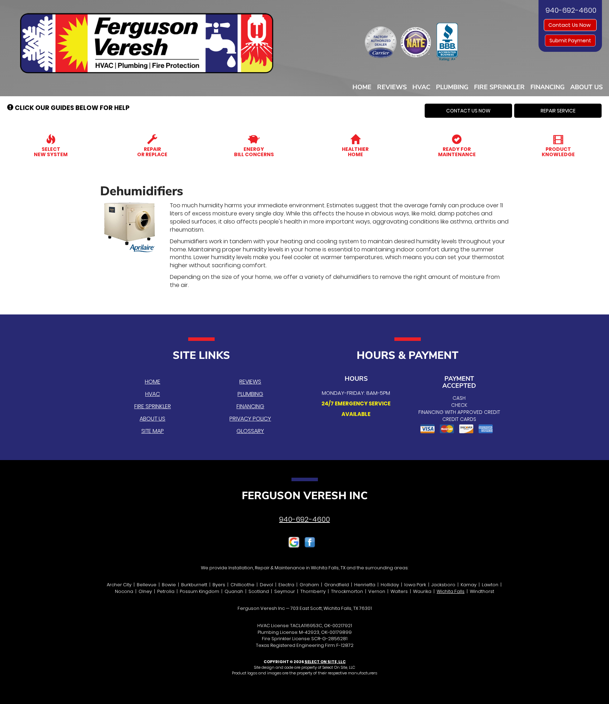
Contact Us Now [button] (570, 25)
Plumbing (452, 87)
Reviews (392, 87)
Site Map (152, 431)
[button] (468, 110)
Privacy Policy (250, 419)
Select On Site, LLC (325, 662)
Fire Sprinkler (499, 87)
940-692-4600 (304, 519)
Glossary (250, 431)
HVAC (421, 87)
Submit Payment (570, 40)
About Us (586, 87)
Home (361, 87)
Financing (547, 87)
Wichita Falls (451, 591)
